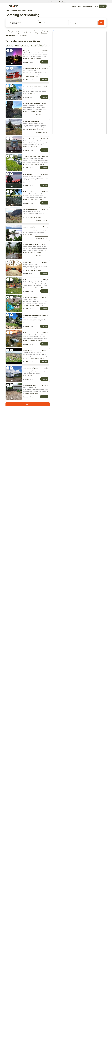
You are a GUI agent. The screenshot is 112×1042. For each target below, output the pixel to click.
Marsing (24, 10)
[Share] (11, 50)
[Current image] (11, 63)
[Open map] (79, 82)
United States (13, 10)
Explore (7, 10)
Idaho (19, 10)
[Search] (101, 22)
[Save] (7, 50)
